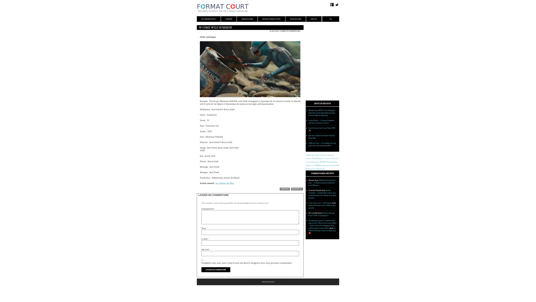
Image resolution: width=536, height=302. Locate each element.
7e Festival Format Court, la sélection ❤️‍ (322, 230)
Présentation (315, 34)
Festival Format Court (271, 19)
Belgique (318, 165)
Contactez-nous (268, 282)
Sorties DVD (314, 72)
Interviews (314, 64)
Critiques (313, 57)
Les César (326, 159)
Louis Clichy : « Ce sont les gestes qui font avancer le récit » (321, 121)
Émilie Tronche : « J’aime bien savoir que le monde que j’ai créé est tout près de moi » (322, 194)
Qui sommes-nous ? (208, 19)
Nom (204, 228)
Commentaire (207, 209)
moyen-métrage (327, 165)
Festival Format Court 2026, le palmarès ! (321, 214)
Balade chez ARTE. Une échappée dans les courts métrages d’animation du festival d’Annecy (322, 113)
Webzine (228, 19)
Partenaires (314, 45)
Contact (314, 19)
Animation (285, 189)
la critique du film (225, 183)
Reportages (314, 68)
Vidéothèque (317, 158)
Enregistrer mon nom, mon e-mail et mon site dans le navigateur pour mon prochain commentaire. (246, 263)
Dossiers (313, 61)
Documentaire (332, 162)
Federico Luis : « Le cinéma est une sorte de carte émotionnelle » (322, 144)
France (336, 165)
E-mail (205, 239)
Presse (312, 41)
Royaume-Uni (297, 189)
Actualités (314, 54)
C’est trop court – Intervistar (320, 203)
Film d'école (310, 169)
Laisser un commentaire (290, 31)
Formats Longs (247, 19)
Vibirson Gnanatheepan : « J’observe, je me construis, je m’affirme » (322, 183)
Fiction (323, 162)
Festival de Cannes (312, 155)
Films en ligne (295, 19)
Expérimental (314, 162)
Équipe (312, 38)
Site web (205, 249)
